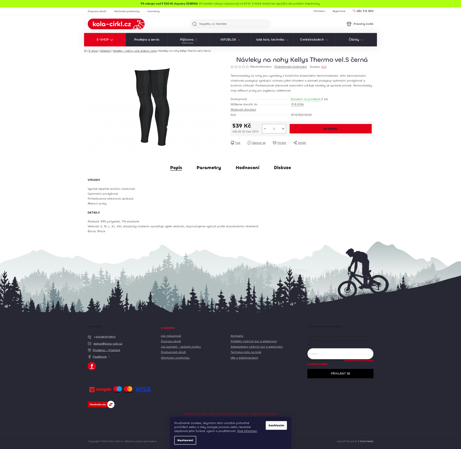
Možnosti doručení (243, 109)
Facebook (100, 357)
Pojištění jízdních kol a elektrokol (254, 341)
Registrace (338, 11)
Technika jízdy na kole (246, 352)
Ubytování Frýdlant (264, 414)
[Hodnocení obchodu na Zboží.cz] (101, 404)
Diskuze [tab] (282, 168)
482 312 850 (365, 11)
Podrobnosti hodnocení (290, 67)
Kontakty (153, 11)
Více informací (247, 431)
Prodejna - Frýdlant (106, 350)
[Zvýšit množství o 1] (283, 128)
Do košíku (330, 129)
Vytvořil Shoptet (347, 441)
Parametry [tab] (209, 168)
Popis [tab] (176, 168)
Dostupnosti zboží (173, 352)
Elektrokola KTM (195, 414)
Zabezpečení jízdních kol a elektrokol (257, 347)
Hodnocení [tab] (247, 168)
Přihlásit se (340, 373)
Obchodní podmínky (126, 11)
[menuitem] (105, 39)
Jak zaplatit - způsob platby (181, 347)
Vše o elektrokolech (244, 358)
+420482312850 (105, 337)
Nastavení (185, 440)
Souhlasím (276, 425)
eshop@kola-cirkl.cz (108, 343)
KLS (323, 67)
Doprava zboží (97, 11)
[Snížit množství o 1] (265, 128)
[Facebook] (92, 366)
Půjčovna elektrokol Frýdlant (229, 414)
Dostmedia (367, 441)
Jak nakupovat (171, 336)
